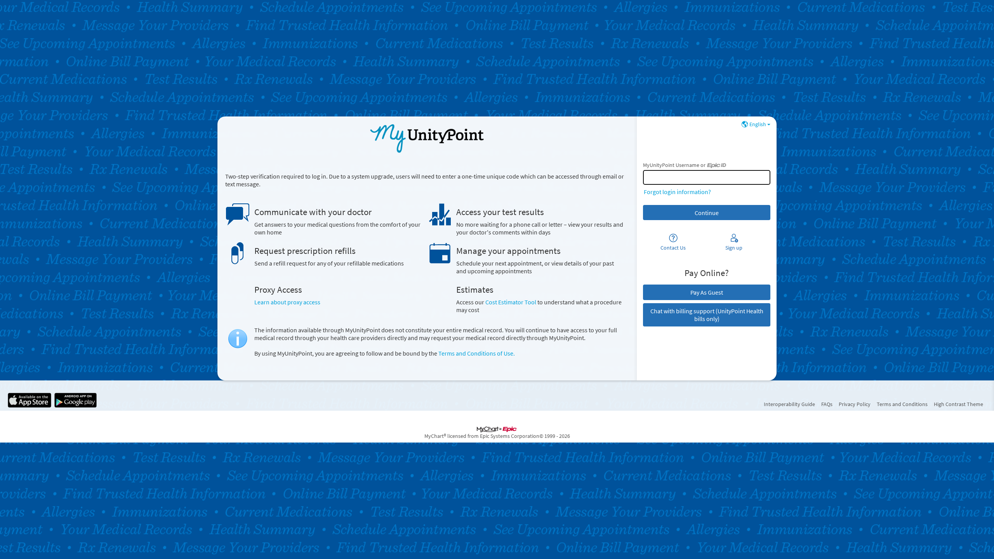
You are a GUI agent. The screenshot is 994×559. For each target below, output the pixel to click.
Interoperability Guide (789, 404)
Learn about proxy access (287, 302)
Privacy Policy (855, 404)
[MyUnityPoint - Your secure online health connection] (426, 138)
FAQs (826, 404)
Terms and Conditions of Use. (476, 353)
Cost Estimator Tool (510, 302)
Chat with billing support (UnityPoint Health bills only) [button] (706, 315)
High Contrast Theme (958, 404)
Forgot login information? (677, 192)
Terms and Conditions (902, 404)
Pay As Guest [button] (706, 292)
